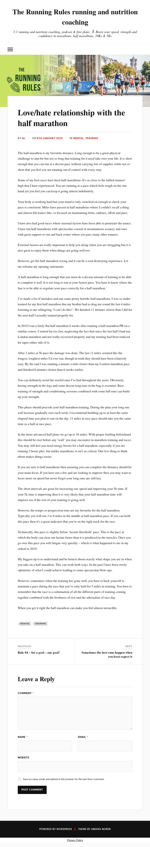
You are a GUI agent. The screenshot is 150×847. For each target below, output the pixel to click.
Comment (26, 693)
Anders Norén (101, 829)
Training (91, 138)
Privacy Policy (75, 840)
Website (23, 758)
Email (83, 737)
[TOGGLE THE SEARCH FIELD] (139, 50)
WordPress (64, 829)
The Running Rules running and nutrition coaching (75, 16)
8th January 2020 (50, 138)
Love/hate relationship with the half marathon (71, 117)
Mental (78, 138)
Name (23, 737)
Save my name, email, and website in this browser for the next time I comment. (63, 779)
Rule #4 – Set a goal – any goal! (39, 652)
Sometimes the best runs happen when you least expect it (107, 654)
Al (23, 138)
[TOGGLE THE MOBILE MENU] (10, 50)
